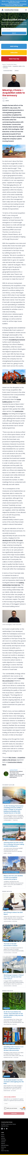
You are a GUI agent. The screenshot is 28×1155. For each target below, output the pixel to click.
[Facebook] (6, 1128)
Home (4, 64)
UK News (17, 70)
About (2, 1136)
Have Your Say (14, 59)
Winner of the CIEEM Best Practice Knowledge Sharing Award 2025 (14, 1)
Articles (3, 1138)
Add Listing (14, 46)
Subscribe (14, 52)
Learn (2, 1149)
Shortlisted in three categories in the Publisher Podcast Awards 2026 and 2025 (14, 4)
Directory (3, 1147)
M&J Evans (13, 108)
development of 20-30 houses (12, 540)
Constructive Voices (11, 10)
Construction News (12, 64)
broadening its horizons (17, 340)
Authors (3, 1142)
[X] (4, 1128)
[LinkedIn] (2, 1128)
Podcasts (3, 1140)
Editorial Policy (5, 1126)
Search (14, 33)
